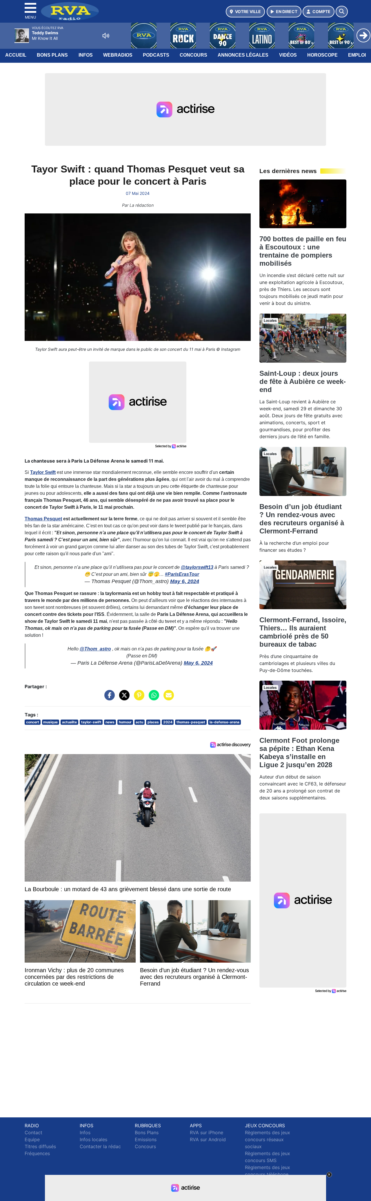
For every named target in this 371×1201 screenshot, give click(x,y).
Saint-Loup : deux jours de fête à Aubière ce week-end (302, 381)
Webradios (117, 55)
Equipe (32, 1139)
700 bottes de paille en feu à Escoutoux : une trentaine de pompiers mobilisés (302, 251)
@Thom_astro (95, 648)
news (110, 722)
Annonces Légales (243, 55)
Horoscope (322, 55)
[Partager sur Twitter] (123, 698)
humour (125, 722)
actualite (69, 722)
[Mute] (105, 35)
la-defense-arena (224, 722)
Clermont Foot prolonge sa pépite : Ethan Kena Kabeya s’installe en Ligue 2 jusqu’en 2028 (299, 752)
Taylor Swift (43, 472)
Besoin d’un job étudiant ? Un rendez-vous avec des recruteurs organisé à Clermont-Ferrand (301, 519)
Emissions (146, 1139)
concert (32, 722)
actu (139, 722)
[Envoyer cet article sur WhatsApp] (152, 698)
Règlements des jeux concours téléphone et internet (267, 1174)
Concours (193, 55)
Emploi (357, 55)
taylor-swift (91, 722)
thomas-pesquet (191, 722)
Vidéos (288, 55)
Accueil (15, 55)
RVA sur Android (208, 1139)
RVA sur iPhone (206, 1132)
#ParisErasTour (182, 574)
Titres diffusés (40, 1146)
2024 (167, 722)
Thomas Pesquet (43, 518)
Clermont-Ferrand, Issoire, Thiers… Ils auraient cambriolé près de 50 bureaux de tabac (302, 632)
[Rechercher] (342, 11)
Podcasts (156, 55)
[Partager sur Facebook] (108, 698)
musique (50, 722)
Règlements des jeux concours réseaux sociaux (267, 1139)
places (153, 722)
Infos (86, 55)
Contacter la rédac (100, 1146)
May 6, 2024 (184, 581)
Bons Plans (52, 55)
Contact (33, 1132)
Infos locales (93, 1139)
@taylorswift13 (197, 567)
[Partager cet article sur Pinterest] (137, 698)
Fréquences (37, 1153)
